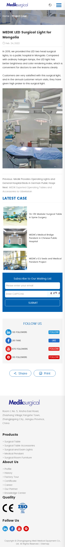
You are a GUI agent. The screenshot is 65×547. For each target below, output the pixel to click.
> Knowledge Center (14, 493)
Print (46, 373)
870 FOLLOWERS (20, 349)
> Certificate (9, 481)
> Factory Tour (10, 477)
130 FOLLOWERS (19, 332)
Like (54, 340)
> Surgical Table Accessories (18, 446)
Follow (54, 332)
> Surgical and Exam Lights (17, 450)
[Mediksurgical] (16, 5)
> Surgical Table (11, 442)
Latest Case (14, 198)
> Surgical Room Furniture (17, 458)
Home (6, 16)
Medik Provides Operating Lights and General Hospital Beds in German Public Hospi (28, 181)
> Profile (7, 469)
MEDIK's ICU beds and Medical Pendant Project (45, 260)
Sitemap (45, 544)
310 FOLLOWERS (19, 357)
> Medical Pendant (13, 454)
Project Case (19, 16)
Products (10, 434)
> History (7, 473)
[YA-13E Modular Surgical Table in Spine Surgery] (15, 216)
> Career (7, 485)
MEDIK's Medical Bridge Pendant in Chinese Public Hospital (43, 238)
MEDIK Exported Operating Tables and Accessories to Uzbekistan (27, 189)
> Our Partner (10, 489)
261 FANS (16, 341)
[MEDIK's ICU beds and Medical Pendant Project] (15, 260)
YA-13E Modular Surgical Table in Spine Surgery (45, 216)
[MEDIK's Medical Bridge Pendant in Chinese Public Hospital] (15, 238)
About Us (10, 462)
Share (22, 373)
